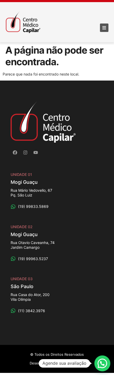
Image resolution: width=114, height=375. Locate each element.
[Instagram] (25, 152)
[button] (102, 363)
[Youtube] (35, 152)
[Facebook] (15, 152)
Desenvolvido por (57, 363)
